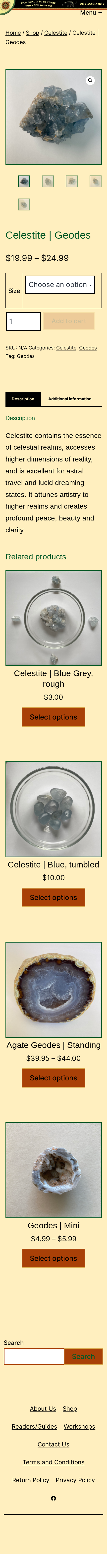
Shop (32, 32)
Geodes (88, 348)
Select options (53, 717)
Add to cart (69, 321)
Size (14, 290)
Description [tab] (23, 398)
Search (14, 1342)
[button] (90, 80)
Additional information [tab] (70, 398)
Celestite (55, 32)
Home (13, 32)
